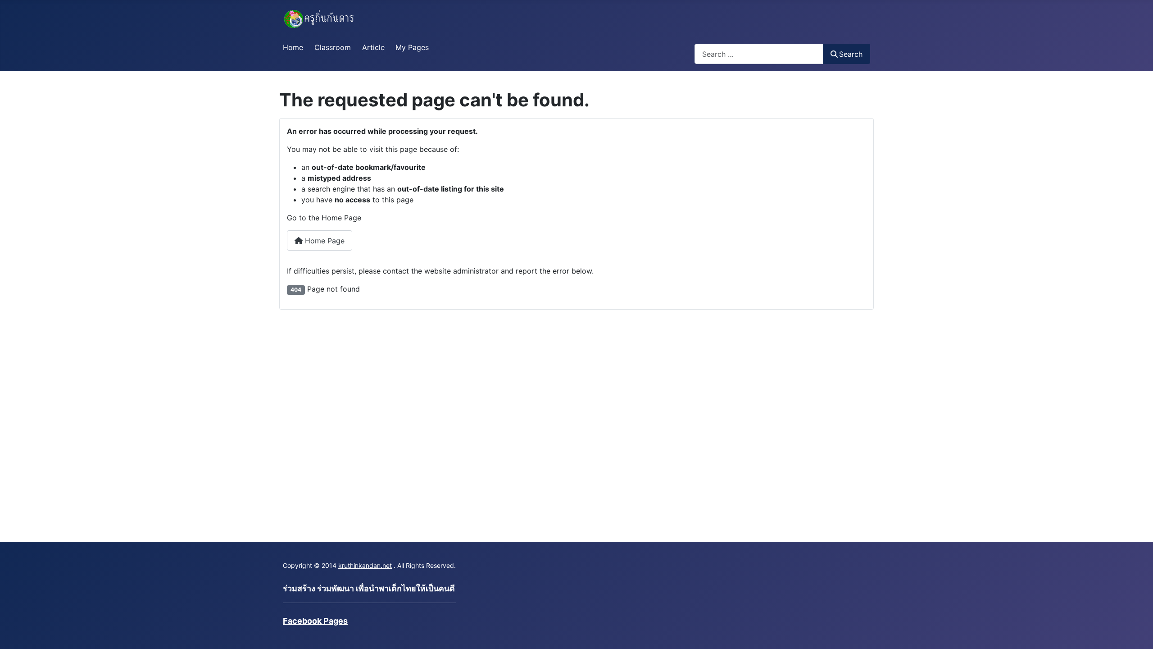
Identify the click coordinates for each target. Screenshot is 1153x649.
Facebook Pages (315, 621)
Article (373, 47)
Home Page (324, 240)
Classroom (332, 47)
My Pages (412, 47)
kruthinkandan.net (365, 565)
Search (850, 54)
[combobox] (759, 54)
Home (293, 47)
